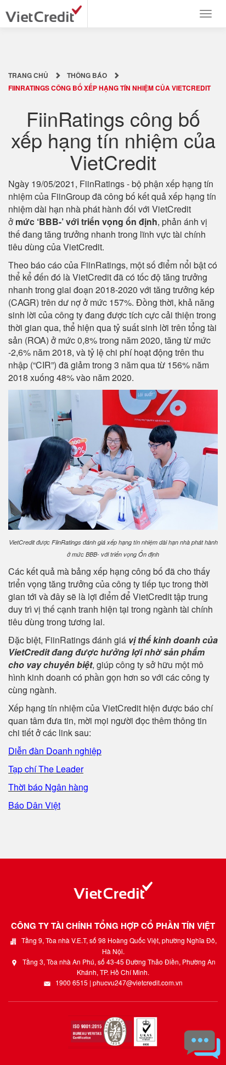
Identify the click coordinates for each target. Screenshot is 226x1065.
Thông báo (87, 75)
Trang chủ (28, 75)
